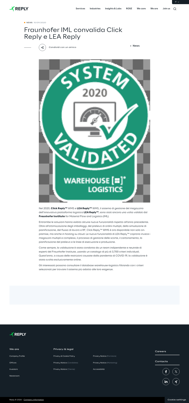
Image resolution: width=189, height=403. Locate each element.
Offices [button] (12, 363)
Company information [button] (34, 400)
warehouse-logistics (106, 265)
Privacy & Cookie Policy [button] (64, 356)
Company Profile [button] (17, 356)
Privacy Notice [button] (65, 363)
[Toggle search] (175, 9)
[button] (167, 351)
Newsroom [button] (14, 376)
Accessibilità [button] (99, 369)
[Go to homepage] (18, 9)
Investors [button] (13, 369)
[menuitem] (80, 9)
